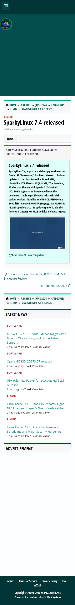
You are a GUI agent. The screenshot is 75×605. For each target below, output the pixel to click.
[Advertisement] (37, 53)
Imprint (10, 581)
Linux (8, 117)
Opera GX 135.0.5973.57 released (29, 361)
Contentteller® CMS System (45, 597)
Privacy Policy (50, 581)
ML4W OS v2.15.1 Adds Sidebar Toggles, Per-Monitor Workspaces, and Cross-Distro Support (37, 338)
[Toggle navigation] (6, 6)
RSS (64, 581)
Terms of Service (28, 581)
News (10, 138)
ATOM (37, 585)
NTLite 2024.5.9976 (54, 286)
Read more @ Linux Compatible (28, 255)
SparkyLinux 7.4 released (34, 122)
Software (14, 326)
